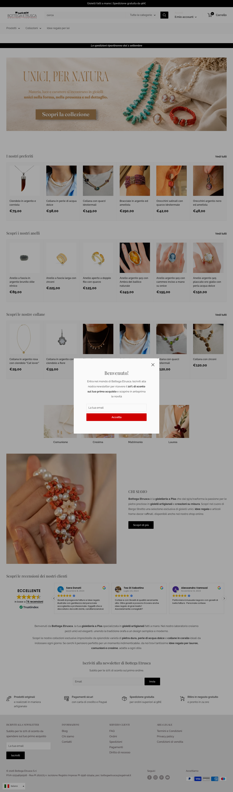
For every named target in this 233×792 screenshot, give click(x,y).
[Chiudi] (153, 364)
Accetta (117, 417)
